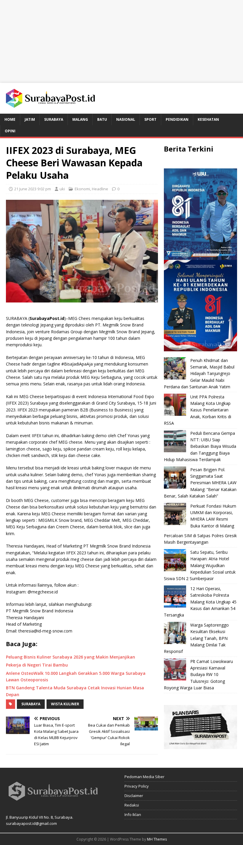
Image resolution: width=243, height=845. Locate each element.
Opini (10, 130)
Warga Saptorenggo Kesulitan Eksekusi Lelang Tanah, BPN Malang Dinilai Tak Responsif (196, 638)
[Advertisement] (121, 41)
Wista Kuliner (65, 703)
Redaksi (131, 805)
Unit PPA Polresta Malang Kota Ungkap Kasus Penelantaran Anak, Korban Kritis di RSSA (197, 410)
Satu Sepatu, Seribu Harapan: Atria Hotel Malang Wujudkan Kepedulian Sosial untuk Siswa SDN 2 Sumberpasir (200, 565)
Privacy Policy (136, 786)
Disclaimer (133, 795)
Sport (150, 119)
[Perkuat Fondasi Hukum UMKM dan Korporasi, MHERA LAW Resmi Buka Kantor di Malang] (175, 514)
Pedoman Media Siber (144, 776)
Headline (100, 188)
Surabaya (53, 119)
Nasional (125, 119)
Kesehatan (208, 119)
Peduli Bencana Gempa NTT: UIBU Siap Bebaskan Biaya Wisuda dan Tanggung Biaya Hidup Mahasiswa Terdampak (200, 446)
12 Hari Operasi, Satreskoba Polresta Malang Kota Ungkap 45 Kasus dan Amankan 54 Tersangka (200, 602)
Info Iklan (132, 814)
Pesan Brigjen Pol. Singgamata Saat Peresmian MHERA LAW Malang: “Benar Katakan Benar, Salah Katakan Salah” (200, 483)
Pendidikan (177, 119)
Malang (80, 119)
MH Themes (157, 839)
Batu (102, 119)
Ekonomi (82, 188)
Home (9, 119)
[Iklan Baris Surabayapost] (200, 745)
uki (62, 188)
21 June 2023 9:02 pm (32, 188)
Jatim (30, 119)
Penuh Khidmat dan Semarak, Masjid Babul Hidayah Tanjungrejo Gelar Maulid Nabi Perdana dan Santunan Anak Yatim (199, 374)
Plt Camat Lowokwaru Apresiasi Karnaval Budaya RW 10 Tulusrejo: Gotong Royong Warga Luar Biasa (198, 675)
